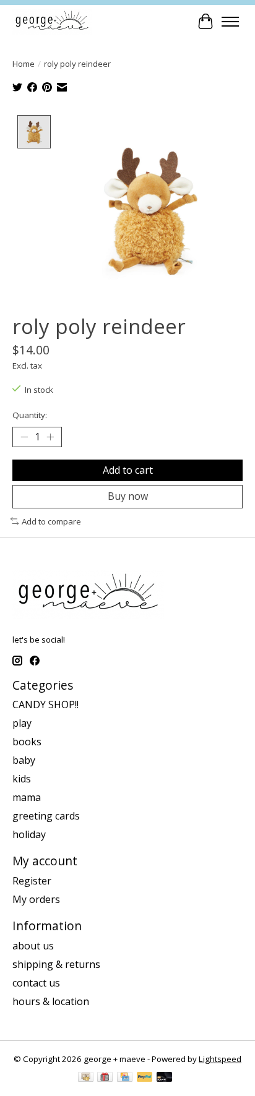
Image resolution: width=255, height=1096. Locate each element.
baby (23, 760)
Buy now (128, 496)
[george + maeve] (52, 21)
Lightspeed (220, 1058)
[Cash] (85, 1078)
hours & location (50, 1001)
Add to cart (128, 470)
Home (23, 63)
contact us (36, 983)
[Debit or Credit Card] (165, 1078)
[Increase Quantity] (50, 437)
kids (21, 779)
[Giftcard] (105, 1078)
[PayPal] (145, 1078)
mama (26, 797)
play (22, 723)
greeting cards (46, 816)
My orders (36, 899)
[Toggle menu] (230, 21)
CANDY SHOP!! (45, 704)
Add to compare (51, 521)
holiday (29, 834)
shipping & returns (56, 964)
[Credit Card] (124, 1078)
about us (33, 946)
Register (31, 881)
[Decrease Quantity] (24, 437)
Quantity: (29, 415)
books (26, 741)
